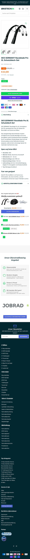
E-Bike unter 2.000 (6, 476)
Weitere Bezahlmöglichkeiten (15, 100)
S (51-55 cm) (13, 228)
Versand (12, 74)
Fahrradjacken (5, 433)
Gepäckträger (5, 421)
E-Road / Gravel (6, 361)
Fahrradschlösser (6, 414)
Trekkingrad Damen (6, 472)
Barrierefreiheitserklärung (8, 522)
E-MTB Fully (5, 353)
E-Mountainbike (6, 348)
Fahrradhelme (5, 428)
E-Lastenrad (5, 368)
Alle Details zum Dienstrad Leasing (15, 316)
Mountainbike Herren (7, 466)
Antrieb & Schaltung (7, 402)
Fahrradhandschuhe (7, 443)
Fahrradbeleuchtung (7, 411)
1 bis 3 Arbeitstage (12, 89)
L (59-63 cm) (6, 228)
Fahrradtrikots (5, 438)
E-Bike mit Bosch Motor (7, 474)
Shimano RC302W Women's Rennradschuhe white (16, 233)
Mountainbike (5, 375)
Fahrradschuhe (6, 441)
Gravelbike (4, 390)
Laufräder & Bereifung (8, 407)
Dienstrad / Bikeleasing (7, 496)
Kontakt (3, 500)
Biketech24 (17, 551)
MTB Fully (4, 380)
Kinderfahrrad (5, 395)
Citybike (4, 392)
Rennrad (4, 387)
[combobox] (15, 13)
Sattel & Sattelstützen (7, 409)
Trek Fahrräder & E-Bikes (8, 480)
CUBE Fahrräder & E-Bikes (8, 478)
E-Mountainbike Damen (7, 464)
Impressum (4, 514)
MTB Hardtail (5, 377)
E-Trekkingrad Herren (7, 470)
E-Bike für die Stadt (7, 363)
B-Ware (3, 482)
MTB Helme (5, 431)
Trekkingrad (5, 382)
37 (4, 237)
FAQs (2, 490)
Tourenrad (4, 385)
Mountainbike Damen (7, 468)
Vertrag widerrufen (6, 506)
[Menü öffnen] (27, 8)
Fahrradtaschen (6, 416)
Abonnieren (23, 336)
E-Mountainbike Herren (7, 462)
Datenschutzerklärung (7, 516)
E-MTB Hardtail (6, 351)
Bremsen (4, 404)
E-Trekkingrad (5, 356)
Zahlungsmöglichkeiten (7, 492)
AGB (2, 520)
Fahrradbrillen (5, 448)
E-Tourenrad (5, 358)
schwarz (5, 81)
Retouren (3, 503)
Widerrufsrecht (5, 518)
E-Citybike (4, 365)
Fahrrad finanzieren (6, 498)
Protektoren (5, 446)
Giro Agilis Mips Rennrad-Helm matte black (14, 225)
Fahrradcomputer (6, 419)
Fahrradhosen (5, 436)
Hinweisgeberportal (6, 524)
